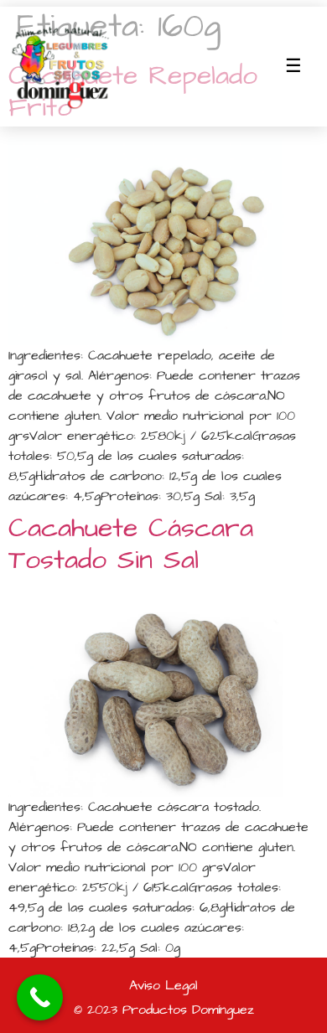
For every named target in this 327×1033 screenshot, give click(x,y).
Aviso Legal (163, 985)
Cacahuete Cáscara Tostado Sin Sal (130, 544)
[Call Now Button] (40, 997)
